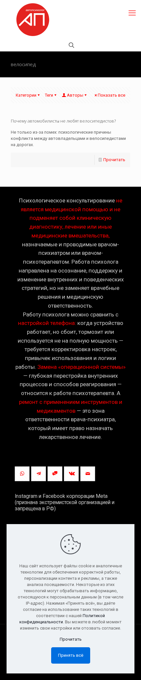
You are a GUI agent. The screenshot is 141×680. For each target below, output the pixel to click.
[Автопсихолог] (32, 19)
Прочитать (114, 159)
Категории (26, 95)
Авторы (75, 95)
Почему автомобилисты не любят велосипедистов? (63, 121)
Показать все (111, 95)
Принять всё (70, 655)
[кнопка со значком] (22, 473)
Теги (49, 95)
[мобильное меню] (132, 13)
